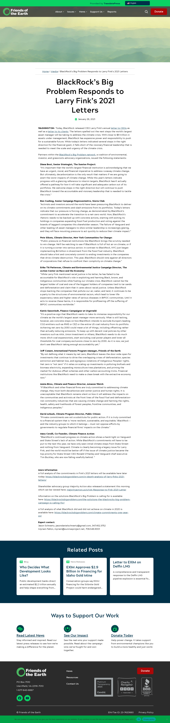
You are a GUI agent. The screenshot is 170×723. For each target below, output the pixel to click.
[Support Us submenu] (103, 11)
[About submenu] (63, 11)
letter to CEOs (119, 128)
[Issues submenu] (75, 11)
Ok (139, 719)
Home (45, 71)
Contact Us (72, 683)
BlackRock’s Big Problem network (77, 154)
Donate (158, 11)
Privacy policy (148, 719)
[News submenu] (86, 11)
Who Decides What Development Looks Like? (35, 571)
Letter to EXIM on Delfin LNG (127, 564)
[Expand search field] (146, 11)
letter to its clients (58, 131)
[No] (167, 719)
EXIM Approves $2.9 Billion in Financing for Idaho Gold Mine (84, 571)
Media (54, 71)
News (69, 671)
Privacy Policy (146, 712)
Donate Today (122, 635)
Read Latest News (30, 635)
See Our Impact (76, 635)
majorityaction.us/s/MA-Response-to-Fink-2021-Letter (96, 489)
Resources (72, 677)
